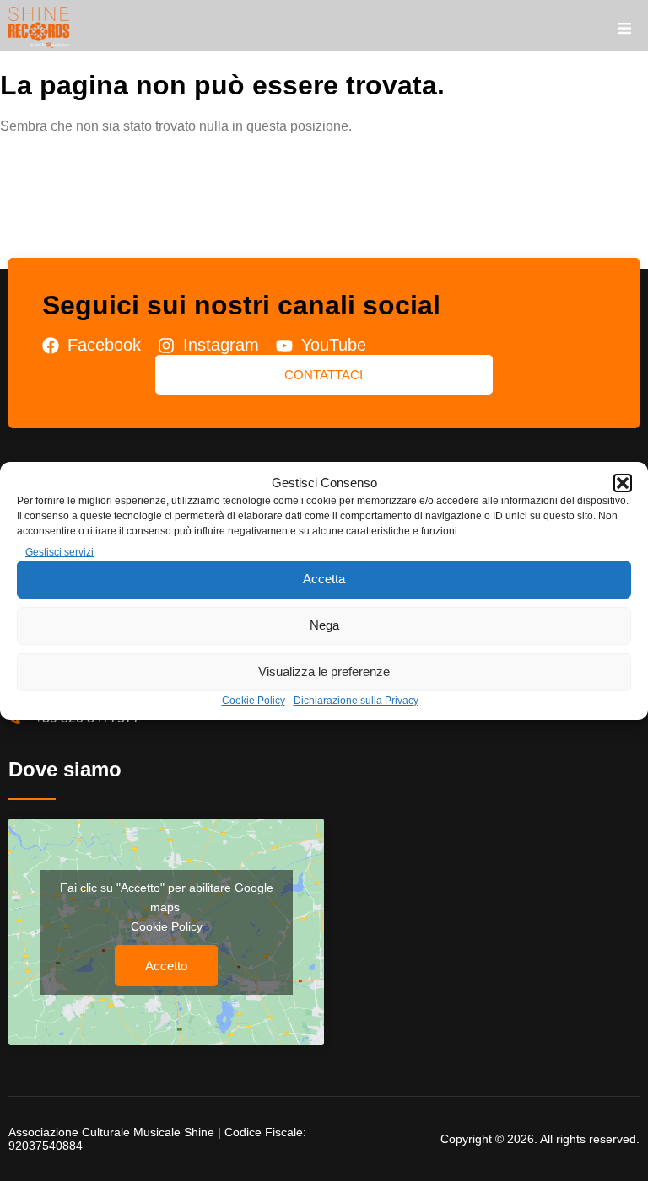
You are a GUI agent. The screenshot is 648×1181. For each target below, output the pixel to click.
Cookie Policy (253, 700)
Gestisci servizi (59, 552)
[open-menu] (624, 29)
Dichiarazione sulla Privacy (356, 700)
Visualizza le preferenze (324, 671)
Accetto (166, 965)
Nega (324, 625)
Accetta (324, 579)
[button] (622, 483)
